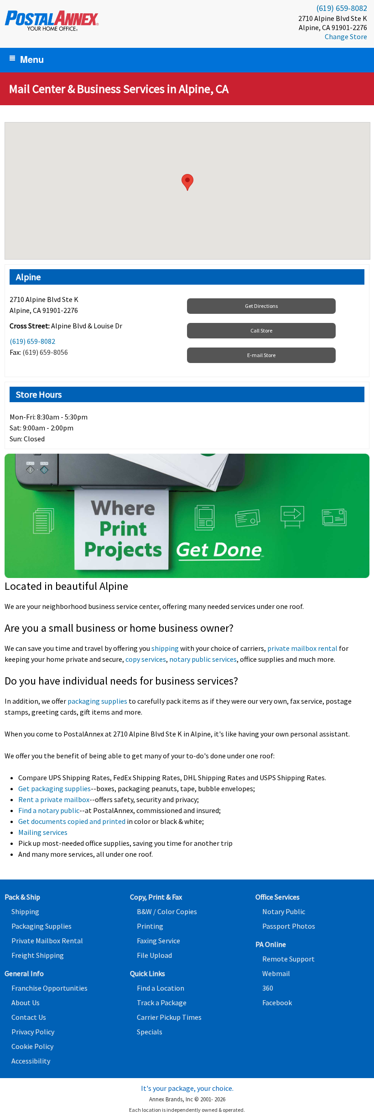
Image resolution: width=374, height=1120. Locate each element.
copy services (145, 659)
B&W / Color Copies (167, 911)
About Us (25, 1002)
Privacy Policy (32, 1031)
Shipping (25, 911)
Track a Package (162, 1002)
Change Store (346, 36)
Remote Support (288, 958)
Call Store (261, 330)
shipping (165, 648)
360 (267, 987)
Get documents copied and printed (71, 821)
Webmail (276, 973)
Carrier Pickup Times (169, 1017)
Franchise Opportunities (49, 987)
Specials (149, 1031)
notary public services (203, 659)
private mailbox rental (302, 648)
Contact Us (28, 1017)
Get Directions (261, 305)
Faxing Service (158, 940)
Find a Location (160, 987)
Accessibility (30, 1060)
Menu (32, 59)
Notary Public (283, 911)
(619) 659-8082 (342, 8)
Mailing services (43, 832)
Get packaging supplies (54, 788)
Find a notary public (48, 810)
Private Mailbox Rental (47, 940)
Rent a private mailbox (53, 799)
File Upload (154, 955)
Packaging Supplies (41, 926)
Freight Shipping (37, 955)
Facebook (277, 1002)
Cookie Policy (32, 1046)
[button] (187, 182)
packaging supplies (97, 701)
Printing (150, 926)
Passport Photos (288, 926)
